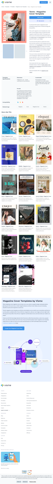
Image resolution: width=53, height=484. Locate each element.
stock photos (41, 37)
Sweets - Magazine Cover (42, 166)
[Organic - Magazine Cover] (26, 245)
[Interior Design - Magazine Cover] (43, 184)
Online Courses (4, 425)
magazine (20, 106)
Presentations (4, 393)
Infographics (3, 395)
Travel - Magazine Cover (7, 136)
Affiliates (28, 432)
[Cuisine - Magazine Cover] (26, 124)
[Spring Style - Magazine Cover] (9, 154)
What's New (29, 425)
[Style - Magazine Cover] (9, 245)
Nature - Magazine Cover (42, 226)
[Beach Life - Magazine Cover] (26, 275)
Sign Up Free (43, 2)
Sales (27, 395)
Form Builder (4, 398)
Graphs (2, 407)
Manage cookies (32, 481)
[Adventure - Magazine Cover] (26, 215)
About (27, 415)
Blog (2, 415)
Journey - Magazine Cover (25, 196)
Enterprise (28, 407)
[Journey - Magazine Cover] (26, 184)
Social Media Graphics (5, 405)
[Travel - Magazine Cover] (9, 124)
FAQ (2, 438)
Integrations (3, 432)
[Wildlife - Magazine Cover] (26, 154)
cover (27, 106)
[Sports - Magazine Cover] (9, 184)
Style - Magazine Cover (7, 256)
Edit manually (40, 17)
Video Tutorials (4, 420)
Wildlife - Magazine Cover (25, 166)
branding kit (39, 44)
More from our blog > (5, 468)
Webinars (3, 418)
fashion (44, 106)
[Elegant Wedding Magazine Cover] (43, 124)
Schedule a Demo (30, 410)
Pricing (2, 445)
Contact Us (3, 443)
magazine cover (36, 106)
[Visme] (7, 2)
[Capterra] (25, 470)
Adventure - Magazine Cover (25, 226)
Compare (28, 427)
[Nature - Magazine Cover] (43, 215)
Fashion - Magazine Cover (7, 226)
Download (28, 423)
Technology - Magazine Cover (8, 286)
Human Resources (30, 398)
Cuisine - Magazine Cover (24, 136)
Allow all (19, 481)
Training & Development (31, 400)
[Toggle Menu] (50, 2)
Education (28, 405)
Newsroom (28, 418)
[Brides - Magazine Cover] (43, 245)
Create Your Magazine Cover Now (13, 328)
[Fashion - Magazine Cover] (9, 215)
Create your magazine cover (9, 323)
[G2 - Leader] (29, 470)
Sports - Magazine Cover (7, 196)
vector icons (33, 37)
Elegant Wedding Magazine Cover (43, 136)
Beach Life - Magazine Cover (25, 286)
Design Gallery (4, 430)
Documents (3, 403)
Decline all (25, 481)
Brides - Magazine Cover (41, 256)
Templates (3, 427)
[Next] (20, 27)
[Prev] (8, 27)
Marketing (28, 393)
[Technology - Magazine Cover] (9, 275)
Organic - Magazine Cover (25, 256)
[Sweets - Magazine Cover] (43, 154)
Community (29, 430)
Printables (3, 400)
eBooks (2, 423)
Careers (28, 420)
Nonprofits (28, 403)
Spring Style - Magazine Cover (8, 166)
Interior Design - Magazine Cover (43, 196)
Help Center (3, 440)
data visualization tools (34, 46)
